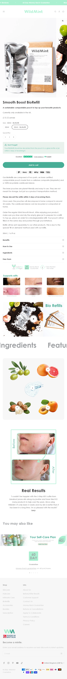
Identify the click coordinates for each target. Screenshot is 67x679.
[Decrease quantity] (5, 137)
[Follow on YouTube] (17, 663)
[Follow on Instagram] (8, 663)
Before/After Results (31, 594)
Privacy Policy (29, 621)
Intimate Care (9, 597)
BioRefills (6, 601)
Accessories (8, 605)
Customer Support (30, 597)
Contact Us (28, 601)
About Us (27, 590)
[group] (33, 540)
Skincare (6, 590)
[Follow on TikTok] (22, 663)
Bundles (6, 609)
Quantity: (7, 133)
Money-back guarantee (26, 568)
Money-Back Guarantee (33, 605)
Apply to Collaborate (32, 613)
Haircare (6, 594)
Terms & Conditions (31, 617)
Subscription (8, 613)
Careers (26, 624)
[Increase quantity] (13, 137)
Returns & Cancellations (33, 609)
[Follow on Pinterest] (13, 663)
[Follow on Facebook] (4, 663)
